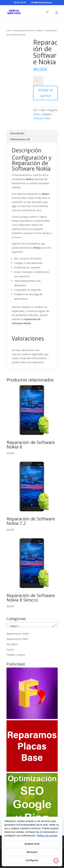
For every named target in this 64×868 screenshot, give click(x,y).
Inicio (9, 30)
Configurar (32, 860)
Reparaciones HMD (17, 639)
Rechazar (32, 851)
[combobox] (32, 624)
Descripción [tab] (17, 133)
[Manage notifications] (56, 860)
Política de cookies (47, 835)
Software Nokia (41, 118)
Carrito (10, 649)
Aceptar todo (32, 843)
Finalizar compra (15, 654)
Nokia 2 (40, 30)
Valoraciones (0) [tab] (20, 139)
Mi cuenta (11, 644)
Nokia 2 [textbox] (31, 626)
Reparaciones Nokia (24, 30)
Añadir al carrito (45, 93)
